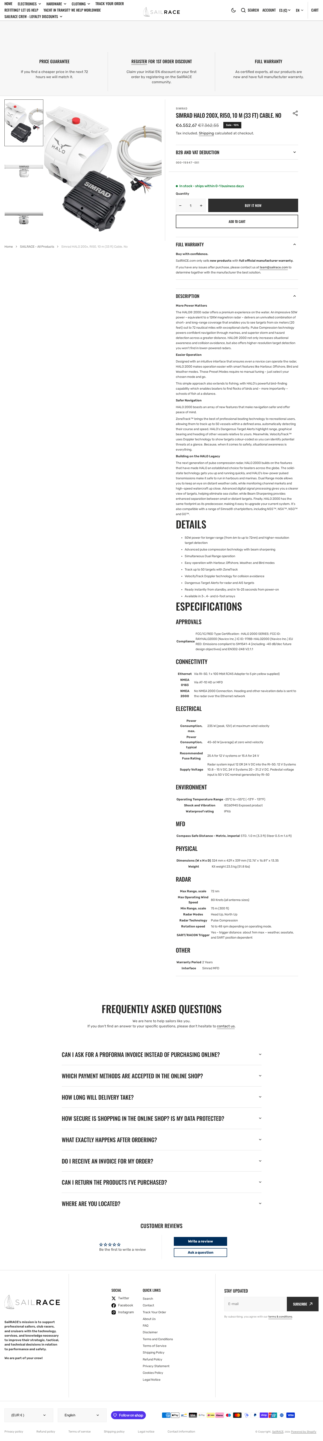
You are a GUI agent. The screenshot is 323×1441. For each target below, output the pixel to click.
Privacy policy (13, 1431)
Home (8, 3)
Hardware (54, 3)
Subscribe (300, 1303)
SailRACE (277, 1431)
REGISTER (139, 61)
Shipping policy (114, 1431)
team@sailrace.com (274, 267)
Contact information (181, 1431)
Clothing (79, 3)
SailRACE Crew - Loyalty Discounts (31, 16)
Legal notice (146, 1431)
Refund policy (45, 1431)
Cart (315, 10)
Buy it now (253, 205)
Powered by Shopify (303, 1431)
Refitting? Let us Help (21, 10)
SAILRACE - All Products (37, 247)
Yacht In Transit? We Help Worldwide (72, 10)
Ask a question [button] (200, 1252)
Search (253, 10)
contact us (226, 1026)
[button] (233, 10)
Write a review (200, 1241)
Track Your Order (109, 3)
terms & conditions (280, 1316)
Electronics (27, 3)
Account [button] (269, 10)
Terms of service (79, 1431)
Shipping (206, 133)
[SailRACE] (161, 10)
